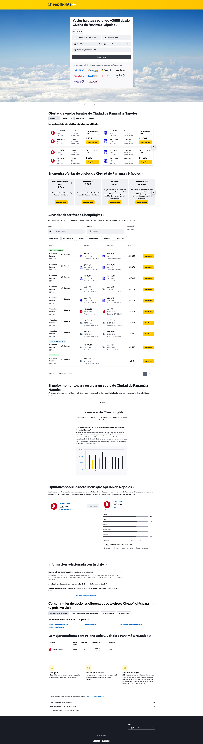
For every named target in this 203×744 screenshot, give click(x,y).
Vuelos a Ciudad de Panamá (58, 624)
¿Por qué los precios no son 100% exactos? (65, 710)
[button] (117, 25)
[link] (61, 202)
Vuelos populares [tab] (108, 613)
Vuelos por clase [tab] (123, 613)
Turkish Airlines (64, 503)
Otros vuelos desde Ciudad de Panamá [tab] (85, 613)
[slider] (156, 232)
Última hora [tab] (80, 118)
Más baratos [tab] (54, 118)
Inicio (49, 104)
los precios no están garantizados (95, 696)
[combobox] (78, 31)
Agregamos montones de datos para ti (63, 706)
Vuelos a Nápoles (90, 624)
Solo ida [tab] (91, 118)
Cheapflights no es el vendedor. (61, 703)
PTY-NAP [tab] (102, 402)
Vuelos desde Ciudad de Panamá (131, 624)
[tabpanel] (101, 453)
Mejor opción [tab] (67, 118)
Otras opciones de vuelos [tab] (58, 613)
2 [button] (149, 374)
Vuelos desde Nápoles (56, 627)
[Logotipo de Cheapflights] (59, 5)
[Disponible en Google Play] (96, 741)
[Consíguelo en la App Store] (106, 741)
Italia (54, 104)
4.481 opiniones (65, 509)
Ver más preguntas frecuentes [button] (85, 595)
